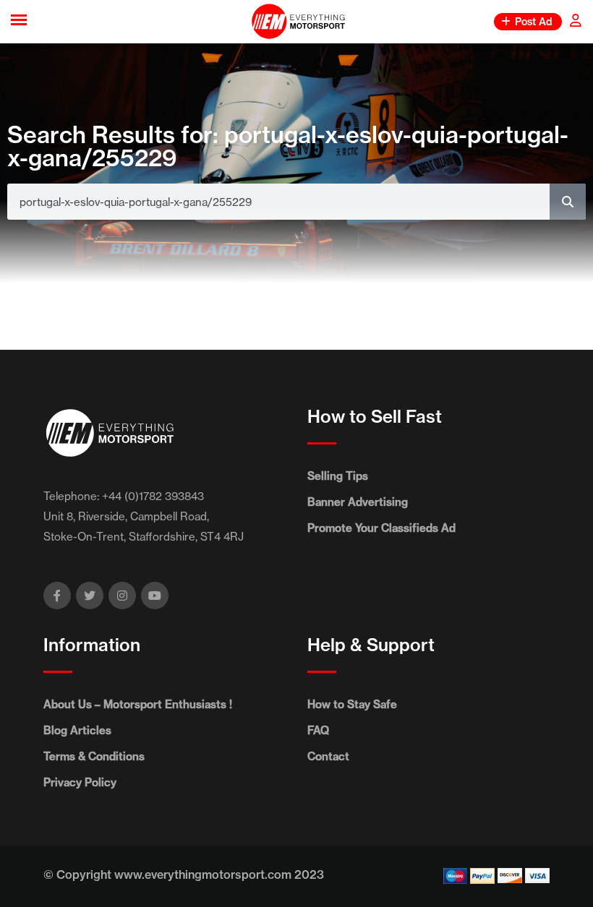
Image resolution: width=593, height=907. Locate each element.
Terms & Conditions (94, 756)
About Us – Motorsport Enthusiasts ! (137, 704)
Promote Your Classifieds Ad (381, 528)
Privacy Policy (79, 782)
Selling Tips (337, 476)
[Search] (568, 202)
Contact (328, 756)
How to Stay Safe (352, 704)
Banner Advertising (357, 502)
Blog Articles (77, 730)
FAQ (318, 730)
